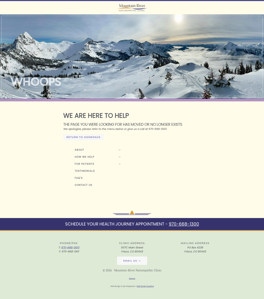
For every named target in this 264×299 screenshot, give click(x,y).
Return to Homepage (83, 137)
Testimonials (85, 170)
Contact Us (83, 185)
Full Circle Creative (145, 286)
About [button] (79, 149)
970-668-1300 (184, 224)
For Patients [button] (84, 163)
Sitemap (132, 278)
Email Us (130, 260)
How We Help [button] (84, 156)
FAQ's (79, 178)
